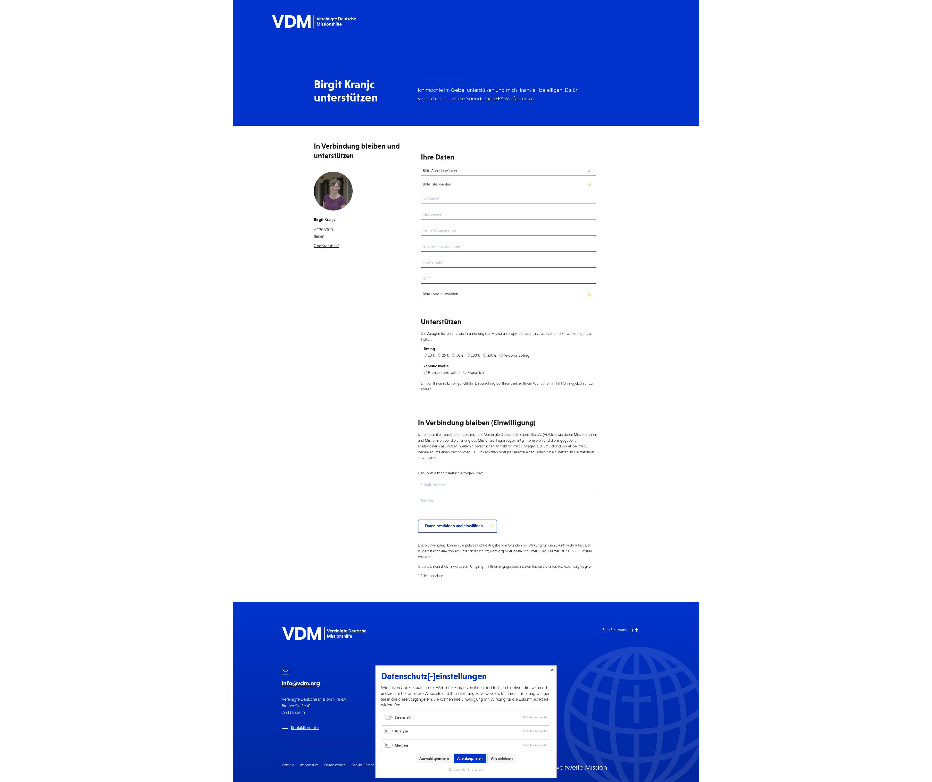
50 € (459, 355)
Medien (401, 745)
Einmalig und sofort (444, 372)
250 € (491, 355)
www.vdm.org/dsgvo (574, 566)
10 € (431, 355)
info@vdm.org (301, 683)
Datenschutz (334, 765)
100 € (475, 355)
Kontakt (288, 765)
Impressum (309, 765)
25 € (445, 355)
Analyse (401, 731)
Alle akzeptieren (470, 758)
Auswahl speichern (434, 758)
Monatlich (475, 372)
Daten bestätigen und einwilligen (454, 525)
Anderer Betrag (517, 355)
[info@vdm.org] (286, 672)
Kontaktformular (305, 727)
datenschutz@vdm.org (487, 551)
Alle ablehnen (502, 758)
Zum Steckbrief (326, 246)
